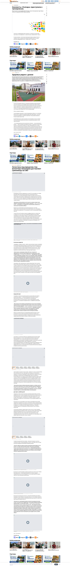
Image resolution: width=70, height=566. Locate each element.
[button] (44, 357)
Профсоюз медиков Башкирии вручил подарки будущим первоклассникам (38, 3)
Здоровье (13, 72)
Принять (56, 564)
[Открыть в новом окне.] (16, 44)
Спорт (13, 5)
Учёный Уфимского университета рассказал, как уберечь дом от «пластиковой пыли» (50, 3)
